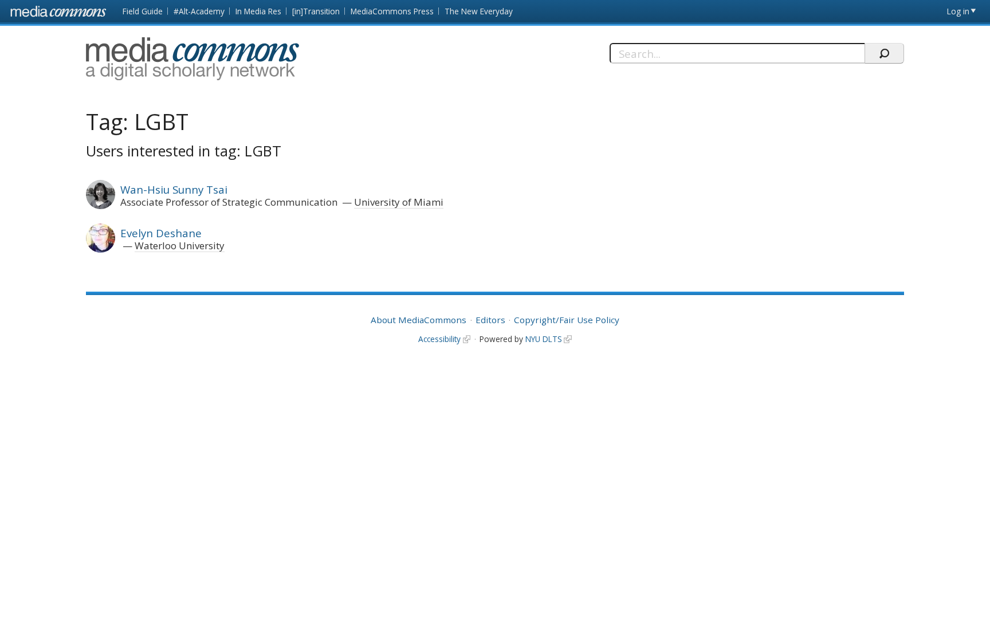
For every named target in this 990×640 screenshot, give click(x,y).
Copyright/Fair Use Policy (566, 319)
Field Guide (143, 11)
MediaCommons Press (392, 11)
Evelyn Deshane (161, 233)
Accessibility (439, 338)
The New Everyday (479, 11)
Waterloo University (180, 245)
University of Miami (398, 202)
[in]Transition (316, 11)
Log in (958, 11)
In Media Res (258, 11)
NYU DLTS (543, 338)
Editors (490, 319)
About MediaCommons (418, 319)
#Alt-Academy (199, 11)
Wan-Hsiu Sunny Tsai (173, 189)
